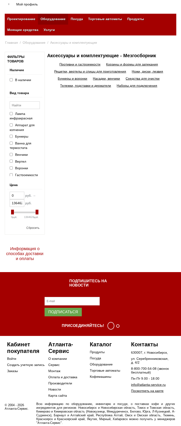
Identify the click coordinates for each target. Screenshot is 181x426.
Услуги (49, 30)
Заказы (12, 371)
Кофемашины (100, 376)
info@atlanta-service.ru (148, 385)
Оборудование (53, 19)
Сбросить (32, 228)
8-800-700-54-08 (143, 368)
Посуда (77, 19)
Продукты (135, 19)
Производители (60, 383)
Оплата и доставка (62, 377)
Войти (11, 359)
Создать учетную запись (26, 365)
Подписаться (63, 312)
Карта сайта (57, 395)
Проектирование (21, 19)
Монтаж (54, 371)
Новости (54, 389)
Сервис (54, 365)
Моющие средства (22, 30)
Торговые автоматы (105, 19)
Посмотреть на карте (147, 391)
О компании (57, 359)
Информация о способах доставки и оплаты (24, 253)
